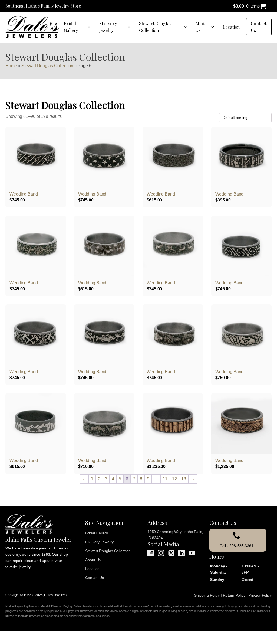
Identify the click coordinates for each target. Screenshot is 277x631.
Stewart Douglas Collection (155, 27)
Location (231, 27)
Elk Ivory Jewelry (108, 27)
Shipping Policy (207, 595)
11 (165, 479)
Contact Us (258, 27)
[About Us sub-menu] (213, 26)
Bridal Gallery (71, 27)
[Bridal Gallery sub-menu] (90, 26)
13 (183, 479)
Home (11, 65)
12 (174, 479)
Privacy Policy (260, 595)
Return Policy (234, 595)
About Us (201, 27)
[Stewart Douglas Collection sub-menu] (186, 26)
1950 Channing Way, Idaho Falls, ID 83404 (175, 534)
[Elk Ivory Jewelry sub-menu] (130, 26)
